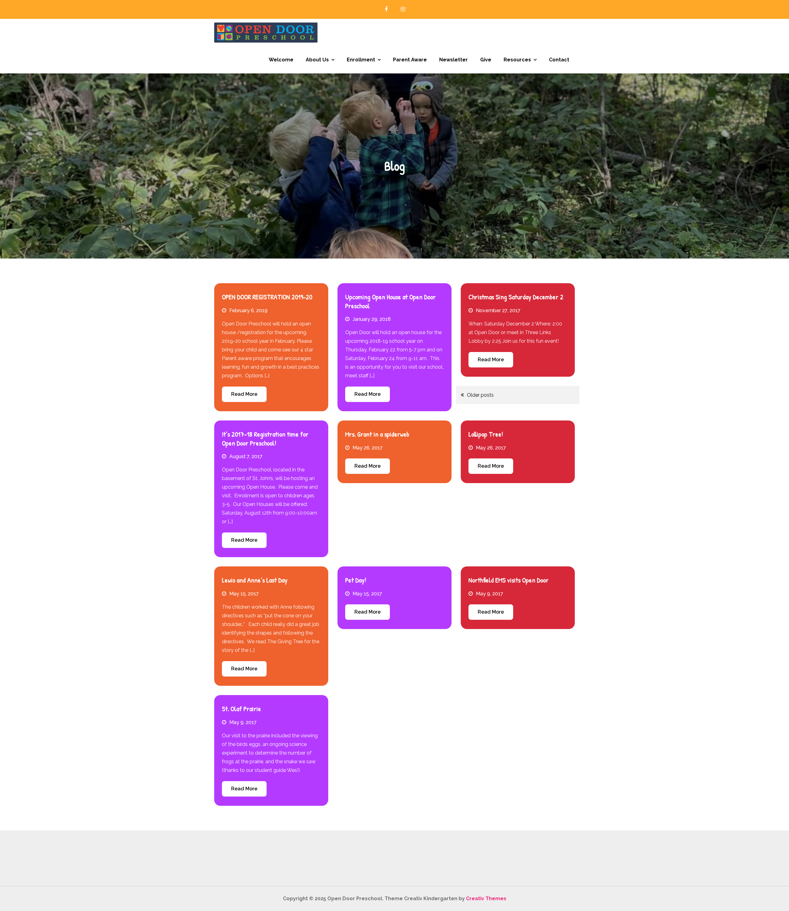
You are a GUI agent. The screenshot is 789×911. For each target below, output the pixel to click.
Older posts (480, 395)
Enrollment (361, 60)
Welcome (281, 60)
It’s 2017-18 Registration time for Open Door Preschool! (265, 438)
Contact (559, 60)
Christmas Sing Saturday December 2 (515, 296)
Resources (517, 60)
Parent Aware (410, 60)
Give (485, 60)
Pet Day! (355, 580)
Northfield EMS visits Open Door (508, 580)
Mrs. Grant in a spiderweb (377, 434)
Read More (244, 394)
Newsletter (453, 60)
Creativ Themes (486, 898)
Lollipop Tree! (485, 434)
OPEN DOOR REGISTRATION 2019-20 (267, 296)
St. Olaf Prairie (241, 708)
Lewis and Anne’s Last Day (255, 580)
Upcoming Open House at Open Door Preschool (390, 301)
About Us (317, 60)
